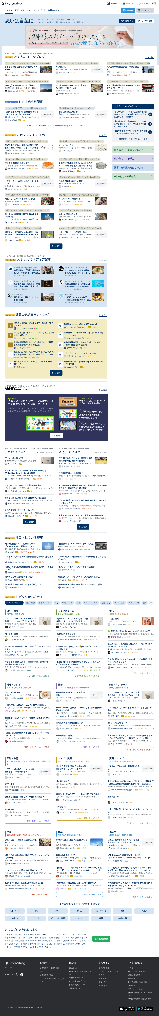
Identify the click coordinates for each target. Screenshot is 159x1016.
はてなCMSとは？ (101, 260)
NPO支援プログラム (77, 981)
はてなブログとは (145, 21)
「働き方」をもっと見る (140, 897)
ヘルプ (131, 968)
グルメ (57, 911)
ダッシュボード (146, 10)
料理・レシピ (67, 603)
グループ (102, 982)
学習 (101, 918)
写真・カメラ (15, 911)
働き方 (112, 832)
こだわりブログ (16, 452)
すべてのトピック (13, 603)
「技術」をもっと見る (90, 747)
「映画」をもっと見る (39, 894)
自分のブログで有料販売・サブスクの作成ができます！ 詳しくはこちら (55, 125)
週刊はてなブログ (135, 975)
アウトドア (36, 918)
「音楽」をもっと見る (90, 894)
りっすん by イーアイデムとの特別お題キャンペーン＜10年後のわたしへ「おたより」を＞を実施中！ (130, 114)
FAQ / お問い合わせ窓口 (137, 982)
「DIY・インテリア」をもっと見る (136, 750)
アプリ (101, 975)
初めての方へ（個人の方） (50, 968)
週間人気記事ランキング (32, 315)
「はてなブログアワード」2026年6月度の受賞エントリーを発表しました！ (91, 415)
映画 (144, 603)
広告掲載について (76, 988)
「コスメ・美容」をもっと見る (87, 818)
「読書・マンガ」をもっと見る (138, 823)
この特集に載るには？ (46, 453)
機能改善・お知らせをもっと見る (133, 139)
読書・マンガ (134, 603)
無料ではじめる (127, 21)
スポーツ (14, 918)
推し (56, 603)
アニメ (144, 911)
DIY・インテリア (91, 603)
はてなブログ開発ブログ (137, 971)
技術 (78, 603)
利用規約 (131, 986)
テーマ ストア (104, 978)
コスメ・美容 (119, 603)
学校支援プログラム (77, 978)
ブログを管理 (104, 968)
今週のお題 (122, 918)
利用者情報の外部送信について (140, 999)
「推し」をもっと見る (141, 673)
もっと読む (149, 57)
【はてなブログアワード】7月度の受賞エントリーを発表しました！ (130, 132)
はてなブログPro (46, 975)
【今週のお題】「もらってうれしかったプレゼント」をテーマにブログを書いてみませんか (130, 123)
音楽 (152, 603)
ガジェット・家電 (58, 918)
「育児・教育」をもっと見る (36, 821)
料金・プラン (45, 971)
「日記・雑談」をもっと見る (36, 676)
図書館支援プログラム (78, 985)
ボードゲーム (101, 911)
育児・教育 (105, 603)
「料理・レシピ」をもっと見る (35, 747)
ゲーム (79, 911)
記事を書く (129, 10)
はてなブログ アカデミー (108, 971)
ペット (79, 918)
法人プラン (73, 968)
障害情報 (131, 978)
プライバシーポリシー (137, 989)
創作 (122, 911)
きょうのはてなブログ (29, 57)
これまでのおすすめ (31, 135)
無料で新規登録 (101, 939)
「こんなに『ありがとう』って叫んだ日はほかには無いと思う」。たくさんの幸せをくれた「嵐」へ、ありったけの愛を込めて (92, 429)
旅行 (36, 911)
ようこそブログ (69, 452)
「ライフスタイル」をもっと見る (86, 676)
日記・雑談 (30, 603)
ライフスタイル (45, 603)
